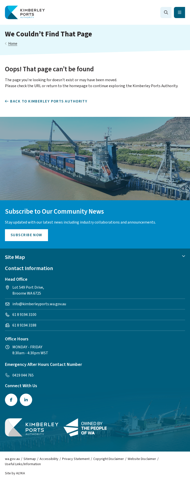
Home (12, 43)
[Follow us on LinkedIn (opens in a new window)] (26, 400)
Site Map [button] (15, 257)
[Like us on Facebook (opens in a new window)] (11, 400)
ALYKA (20, 473)
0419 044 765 (23, 375)
